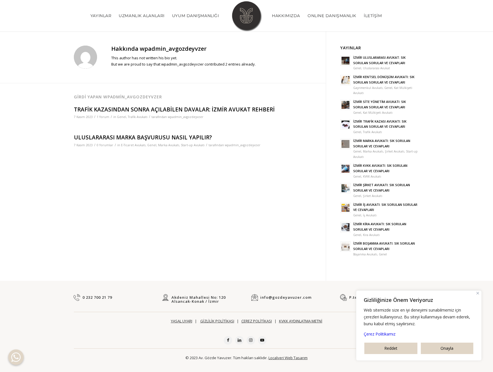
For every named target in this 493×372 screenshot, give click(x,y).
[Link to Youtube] (262, 340)
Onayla (447, 348)
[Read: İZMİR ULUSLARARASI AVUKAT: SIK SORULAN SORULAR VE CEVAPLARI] (345, 61)
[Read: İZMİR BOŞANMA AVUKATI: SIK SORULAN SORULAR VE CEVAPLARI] (345, 246)
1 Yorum (103, 117)
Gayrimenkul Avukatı (368, 88)
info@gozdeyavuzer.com (286, 297)
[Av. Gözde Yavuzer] (246, 15)
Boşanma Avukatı (365, 254)
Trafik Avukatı (138, 117)
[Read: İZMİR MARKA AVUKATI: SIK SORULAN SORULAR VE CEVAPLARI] (345, 144)
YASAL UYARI (181, 321)
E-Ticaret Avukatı (133, 145)
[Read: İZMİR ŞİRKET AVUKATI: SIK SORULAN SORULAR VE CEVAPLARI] (345, 188)
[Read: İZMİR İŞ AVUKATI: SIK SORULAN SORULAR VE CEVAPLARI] (345, 208)
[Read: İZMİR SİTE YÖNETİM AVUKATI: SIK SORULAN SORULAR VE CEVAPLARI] (345, 105)
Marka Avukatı (168, 145)
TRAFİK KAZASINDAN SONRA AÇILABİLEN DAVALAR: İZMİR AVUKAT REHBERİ (174, 109)
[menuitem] (101, 15)
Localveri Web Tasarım (288, 357)
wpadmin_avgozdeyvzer (185, 117)
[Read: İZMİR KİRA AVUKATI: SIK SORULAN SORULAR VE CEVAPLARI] (345, 227)
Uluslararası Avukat (376, 68)
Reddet (390, 348)
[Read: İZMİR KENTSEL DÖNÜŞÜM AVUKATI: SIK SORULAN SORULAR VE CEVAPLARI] (345, 80)
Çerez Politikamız (379, 334)
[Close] (477, 293)
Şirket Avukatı (394, 151)
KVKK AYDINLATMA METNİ (300, 321)
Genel (121, 117)
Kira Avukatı (371, 235)
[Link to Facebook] (228, 340)
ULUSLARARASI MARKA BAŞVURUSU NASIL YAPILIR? (143, 137)
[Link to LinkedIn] (239, 340)
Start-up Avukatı (193, 145)
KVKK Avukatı (372, 176)
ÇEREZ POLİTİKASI (256, 321)
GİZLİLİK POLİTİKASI (217, 321)
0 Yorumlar (105, 145)
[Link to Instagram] (250, 340)
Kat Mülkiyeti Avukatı (378, 113)
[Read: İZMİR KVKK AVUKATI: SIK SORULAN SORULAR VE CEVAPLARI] (345, 169)
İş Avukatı (370, 215)
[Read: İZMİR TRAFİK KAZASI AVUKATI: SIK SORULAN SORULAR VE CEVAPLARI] (345, 124)
